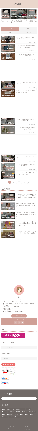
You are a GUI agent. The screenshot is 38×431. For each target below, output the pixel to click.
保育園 (18, 411)
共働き (24, 411)
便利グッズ (12, 411)
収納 (30, 411)
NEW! (10, 28)
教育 (4, 414)
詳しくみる (19, 315)
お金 (4, 409)
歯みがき (16, 414)
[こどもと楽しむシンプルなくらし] (19, 6)
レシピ (28, 409)
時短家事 (10, 414)
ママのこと (28, 32)
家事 (10, 32)
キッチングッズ (11, 409)
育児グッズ (5, 416)
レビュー (5, 411)
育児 (28, 28)
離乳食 (17, 416)
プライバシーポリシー (14, 426)
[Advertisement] (19, 70)
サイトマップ (25, 426)
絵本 (22, 414)
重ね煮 (12, 416)
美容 (27, 414)
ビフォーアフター (20, 409)
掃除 (34, 411)
